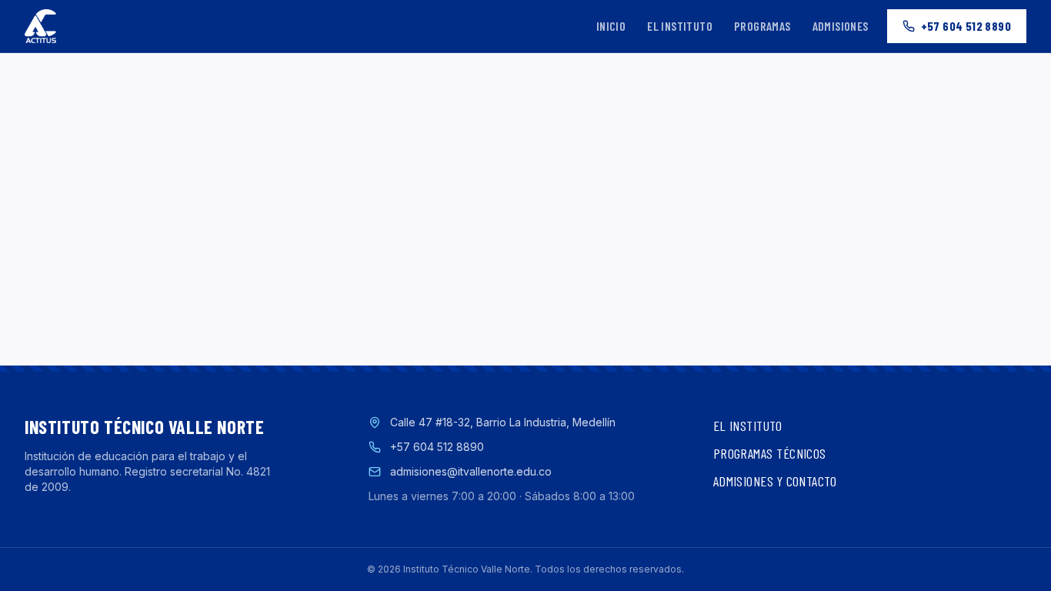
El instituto (679, 25)
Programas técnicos (769, 453)
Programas (762, 25)
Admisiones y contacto (774, 480)
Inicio (611, 25)
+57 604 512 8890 (966, 25)
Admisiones (840, 25)
